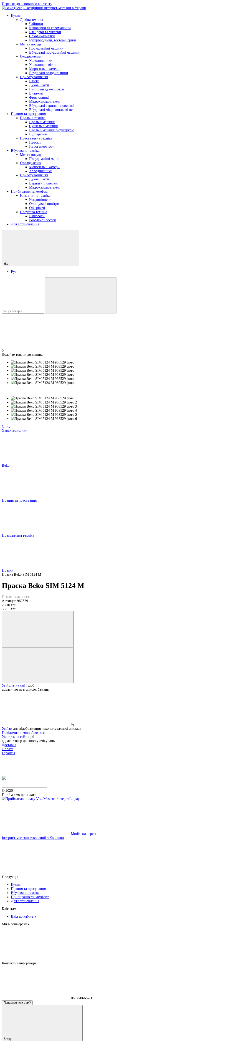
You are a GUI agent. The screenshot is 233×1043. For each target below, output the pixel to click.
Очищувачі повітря (44, 204)
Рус (13, 272)
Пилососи (37, 216)
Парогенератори (42, 146)
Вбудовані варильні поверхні (51, 105)
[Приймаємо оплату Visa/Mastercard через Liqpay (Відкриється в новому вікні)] (41, 799)
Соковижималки (42, 36)
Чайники (36, 24)
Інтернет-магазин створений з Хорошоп (33, 838)
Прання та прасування (28, 114)
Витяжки (36, 93)
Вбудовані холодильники (48, 73)
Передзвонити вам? (17, 1002)
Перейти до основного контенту (27, 4)
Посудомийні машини (46, 48)
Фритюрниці (39, 97)
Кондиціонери (40, 200)
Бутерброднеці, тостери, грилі (52, 40)
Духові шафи (39, 85)
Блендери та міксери (45, 32)
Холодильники (40, 60)
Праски (35, 142)
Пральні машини (42, 122)
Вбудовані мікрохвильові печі (52, 110)
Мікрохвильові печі (44, 101)
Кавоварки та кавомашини (50, 28)
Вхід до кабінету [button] (24, 916)
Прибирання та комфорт (30, 191)
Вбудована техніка (25, 150)
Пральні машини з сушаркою (51, 130)
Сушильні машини (43, 126)
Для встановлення (25, 224)
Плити (34, 81)
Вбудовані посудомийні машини (54, 52)
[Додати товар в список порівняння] (38, 629)
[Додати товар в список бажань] (38, 665)
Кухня (15, 15)
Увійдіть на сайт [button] (14, 685)
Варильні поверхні (43, 183)
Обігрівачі (37, 208)
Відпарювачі (38, 134)
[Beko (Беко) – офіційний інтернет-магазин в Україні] (24, 786)
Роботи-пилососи (42, 220)
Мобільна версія (83, 834)
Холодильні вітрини (45, 65)
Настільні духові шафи (46, 89)
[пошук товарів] (81, 295)
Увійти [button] (7, 728)
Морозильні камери (44, 69)
